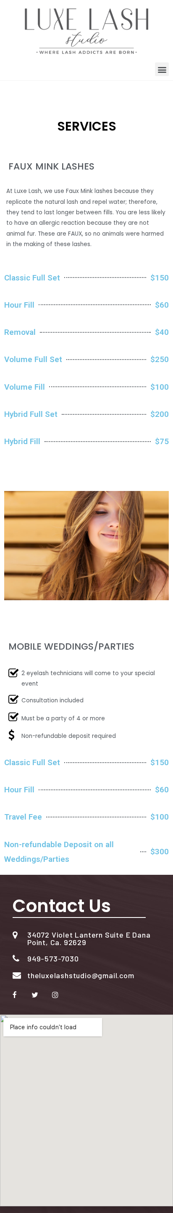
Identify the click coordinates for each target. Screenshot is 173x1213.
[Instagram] (55, 995)
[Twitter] (35, 995)
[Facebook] (15, 995)
